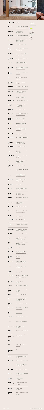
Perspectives (33, 1)
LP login (40, 408)
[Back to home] (10, 1)
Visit (10, 23)
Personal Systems (31, 33)
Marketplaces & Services (32, 32)
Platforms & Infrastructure (32, 34)
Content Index (36, 408)
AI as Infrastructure (31, 38)
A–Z (32, 28)
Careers (39, 408)
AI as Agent (31, 37)
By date (30, 28)
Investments (29, 1)
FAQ (34, 408)
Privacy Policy (8, 408)
